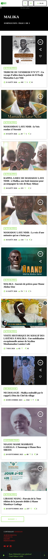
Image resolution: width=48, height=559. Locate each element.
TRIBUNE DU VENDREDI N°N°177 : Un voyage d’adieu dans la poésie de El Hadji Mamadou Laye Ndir (24, 75)
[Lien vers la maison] (4, 3)
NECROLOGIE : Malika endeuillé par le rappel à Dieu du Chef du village (23, 394)
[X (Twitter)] (8, 546)
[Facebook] (11, 546)
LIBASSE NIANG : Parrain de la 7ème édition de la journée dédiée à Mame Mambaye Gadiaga (22, 501)
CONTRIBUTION (11, 440)
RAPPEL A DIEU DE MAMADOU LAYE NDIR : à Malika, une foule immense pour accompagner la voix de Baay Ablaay (24, 181)
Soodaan (18, 532)
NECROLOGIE (10, 389)
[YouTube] (5, 546)
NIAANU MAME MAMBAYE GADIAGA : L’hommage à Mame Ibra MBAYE (22, 447)
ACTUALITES (10, 68)
